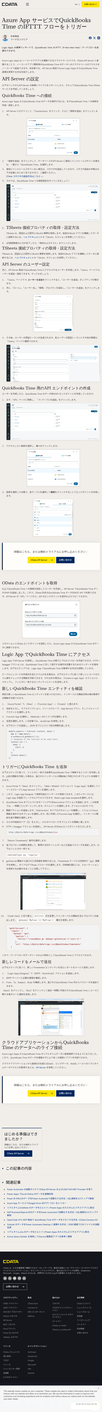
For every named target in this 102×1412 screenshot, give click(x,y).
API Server (41, 1067)
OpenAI (31, 1373)
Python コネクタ (10, 1316)
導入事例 (7, 1356)
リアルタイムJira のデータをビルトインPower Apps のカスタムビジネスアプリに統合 (48, 1232)
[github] (19, 1278)
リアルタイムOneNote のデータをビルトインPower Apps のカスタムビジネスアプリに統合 (50, 1207)
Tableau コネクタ (10, 1337)
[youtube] (14, 1278)
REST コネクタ (9, 1324)
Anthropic (32, 1352)
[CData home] (11, 4)
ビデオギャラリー (10, 1377)
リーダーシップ (83, 1320)
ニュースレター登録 (11, 1369)
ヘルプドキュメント (32, 237)
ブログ (6, 1360)
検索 (76, 4)
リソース (6, 1364)
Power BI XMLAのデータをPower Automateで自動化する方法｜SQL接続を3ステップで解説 (50, 1198)
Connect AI (32, 1308)
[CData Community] (24, 1278)
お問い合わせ (89, 4)
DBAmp (31, 1316)
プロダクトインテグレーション (62, 1309)
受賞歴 (79, 1316)
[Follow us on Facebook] (90, 38)
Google (31, 1360)
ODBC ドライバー (10, 1303)
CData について (83, 1303)
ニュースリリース (84, 1308)
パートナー (57, 1321)
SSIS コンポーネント (36, 1312)
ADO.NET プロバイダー (13, 1312)
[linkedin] (5, 1278)
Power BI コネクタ (10, 1333)
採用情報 (80, 1329)
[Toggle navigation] (27, 4)
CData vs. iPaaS (59, 1325)
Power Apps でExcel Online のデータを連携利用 (30, 1194)
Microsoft (32, 1364)
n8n (29, 1369)
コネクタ (56, 1303)
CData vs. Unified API (61, 1329)
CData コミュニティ (11, 1352)
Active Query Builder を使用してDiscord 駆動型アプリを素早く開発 (39, 1236)
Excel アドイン (9, 1329)
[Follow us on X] (94, 38)
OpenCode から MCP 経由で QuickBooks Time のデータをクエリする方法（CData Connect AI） (53, 1219)
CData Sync (33, 1303)
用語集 (6, 1373)
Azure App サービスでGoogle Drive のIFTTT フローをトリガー (36, 1203)
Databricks (32, 1356)
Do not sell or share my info (86, 1404)
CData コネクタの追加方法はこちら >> (24, 176)
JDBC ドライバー (10, 1308)
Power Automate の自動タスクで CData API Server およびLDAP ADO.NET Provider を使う (50, 1189)
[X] (10, 1278)
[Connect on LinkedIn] (98, 38)
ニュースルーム (83, 1312)
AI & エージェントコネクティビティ (62, 1315)
